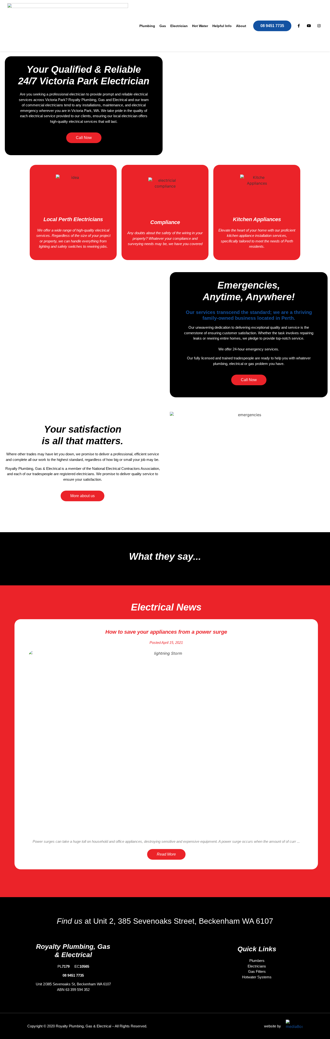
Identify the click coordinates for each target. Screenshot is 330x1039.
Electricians (257, 966)
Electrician (179, 26)
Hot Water (200, 26)
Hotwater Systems (257, 977)
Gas (162, 26)
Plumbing (147, 26)
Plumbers (257, 961)
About (241, 26)
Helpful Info (222, 26)
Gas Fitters (257, 971)
